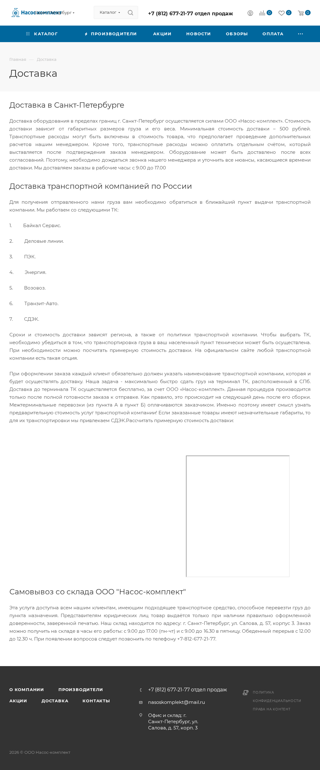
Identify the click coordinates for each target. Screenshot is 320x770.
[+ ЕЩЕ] (301, 34)
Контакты (96, 700)
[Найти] (130, 12)
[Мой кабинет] (250, 14)
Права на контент (272, 709)
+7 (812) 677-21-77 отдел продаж (190, 14)
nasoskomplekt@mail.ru (176, 702)
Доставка (55, 700)
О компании (26, 689)
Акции (18, 700)
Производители (80, 689)
